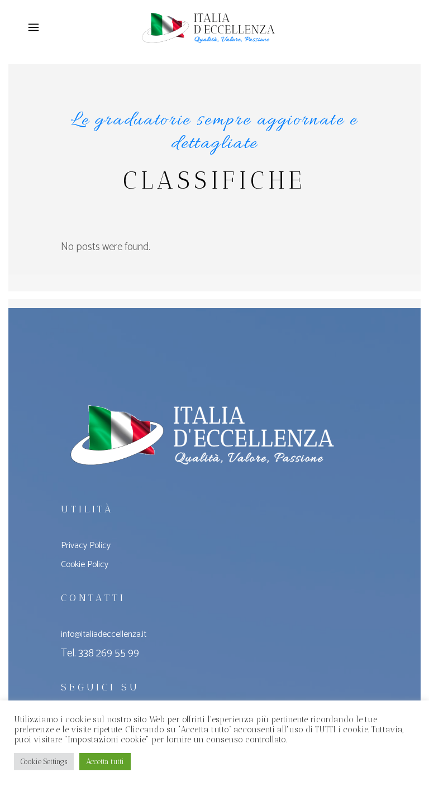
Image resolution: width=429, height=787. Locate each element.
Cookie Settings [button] (44, 761)
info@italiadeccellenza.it (103, 634)
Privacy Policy (86, 545)
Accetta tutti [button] (105, 761)
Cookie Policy (84, 564)
